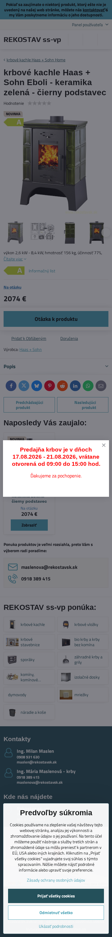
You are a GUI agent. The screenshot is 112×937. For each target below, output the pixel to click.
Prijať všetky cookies (56, 896)
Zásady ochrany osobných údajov (56, 880)
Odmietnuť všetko (56, 912)
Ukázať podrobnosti (56, 926)
